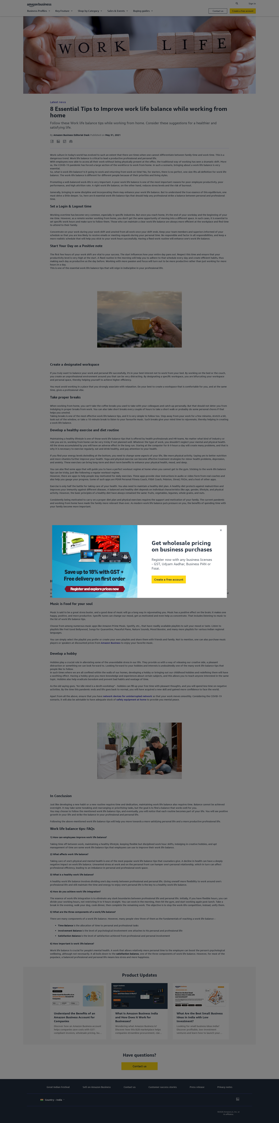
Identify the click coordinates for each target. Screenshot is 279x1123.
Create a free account (168, 579)
